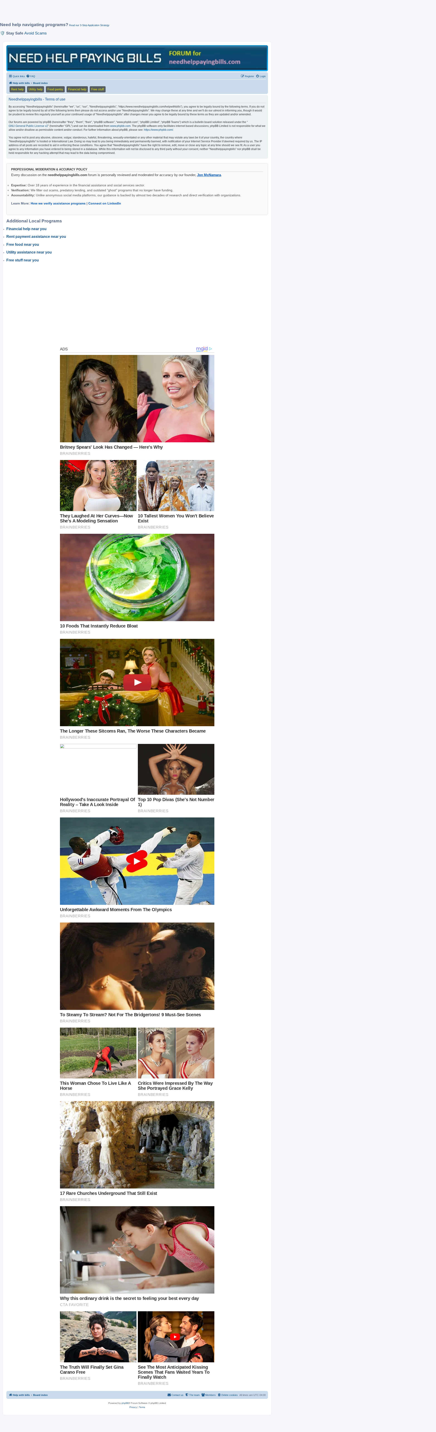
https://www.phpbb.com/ (158, 129)
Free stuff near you (22, 260)
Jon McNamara (209, 175)
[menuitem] (30, 76)
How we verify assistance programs (58, 203)
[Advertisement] (110, 13)
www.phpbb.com (120, 126)
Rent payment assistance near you (36, 237)
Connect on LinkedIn (104, 203)
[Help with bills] (137, 58)
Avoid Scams (35, 33)
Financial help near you (26, 229)
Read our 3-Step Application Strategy (89, 25)
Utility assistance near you (29, 252)
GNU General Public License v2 (28, 126)
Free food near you (22, 244)
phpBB (125, 1403)
